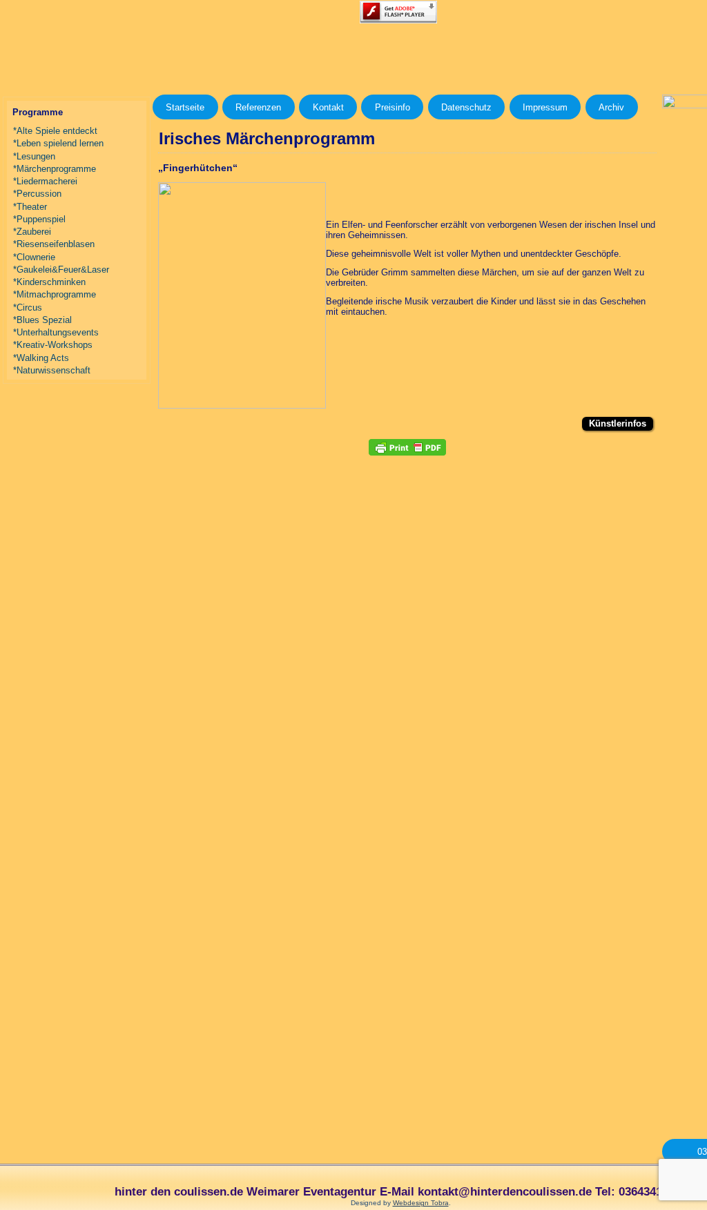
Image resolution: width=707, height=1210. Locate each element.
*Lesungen (34, 156)
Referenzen (258, 107)
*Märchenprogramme (54, 169)
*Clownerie (34, 257)
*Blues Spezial (42, 320)
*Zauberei (32, 231)
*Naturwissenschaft (51, 370)
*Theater (30, 207)
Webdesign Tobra (421, 1203)
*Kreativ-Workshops (53, 345)
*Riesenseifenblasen (54, 244)
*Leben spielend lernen (58, 143)
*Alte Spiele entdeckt (55, 131)
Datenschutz (466, 107)
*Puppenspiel (39, 219)
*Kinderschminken (49, 282)
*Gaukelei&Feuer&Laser (61, 269)
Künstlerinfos (617, 423)
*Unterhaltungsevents (56, 332)
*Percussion (37, 193)
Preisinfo (392, 107)
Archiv (611, 107)
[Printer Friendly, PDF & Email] (407, 447)
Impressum (545, 107)
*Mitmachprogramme (54, 294)
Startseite (185, 107)
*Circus (27, 307)
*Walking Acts (41, 358)
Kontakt (328, 107)
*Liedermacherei (45, 181)
